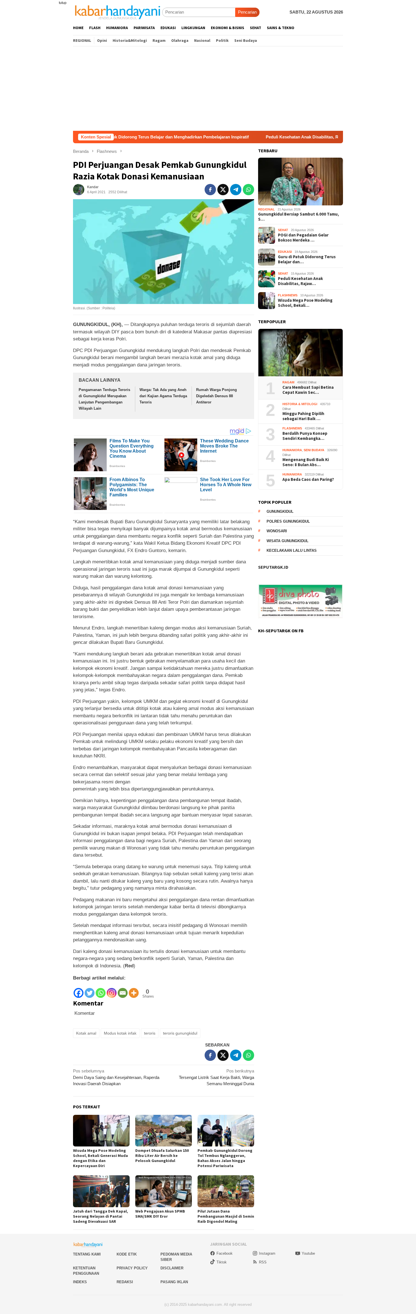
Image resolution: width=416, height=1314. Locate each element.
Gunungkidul (280, 512)
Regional (266, 209)
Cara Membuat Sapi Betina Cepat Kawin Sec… (308, 390)
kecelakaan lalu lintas (292, 551)
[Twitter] (90, 990)
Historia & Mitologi (299, 404)
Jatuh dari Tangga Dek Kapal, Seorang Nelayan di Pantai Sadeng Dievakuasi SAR (100, 1216)
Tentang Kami (87, 1254)
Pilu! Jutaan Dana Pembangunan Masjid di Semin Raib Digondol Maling (226, 1216)
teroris (149, 1033)
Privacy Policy (132, 1268)
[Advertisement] (208, 88)
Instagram (267, 1253)
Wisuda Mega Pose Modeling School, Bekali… (305, 303)
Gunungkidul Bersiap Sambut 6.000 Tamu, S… (298, 217)
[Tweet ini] (223, 189)
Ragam (288, 382)
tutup (63, 3)
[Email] (123, 990)
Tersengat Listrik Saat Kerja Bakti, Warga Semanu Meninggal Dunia (216, 1077)
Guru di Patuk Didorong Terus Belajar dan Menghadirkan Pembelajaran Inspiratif (121, 136)
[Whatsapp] (101, 990)
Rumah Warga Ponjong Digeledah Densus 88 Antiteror (216, 396)
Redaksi (125, 1282)
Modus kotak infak (120, 1033)
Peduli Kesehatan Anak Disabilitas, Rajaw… (300, 281)
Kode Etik (127, 1254)
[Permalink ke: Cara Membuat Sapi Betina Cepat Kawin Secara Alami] (300, 353)
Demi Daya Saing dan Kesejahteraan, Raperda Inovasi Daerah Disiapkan (116, 1077)
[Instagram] (112, 990)
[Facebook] (78, 990)
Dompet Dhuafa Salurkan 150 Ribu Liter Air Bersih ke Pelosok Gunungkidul (162, 1155)
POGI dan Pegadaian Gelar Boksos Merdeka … (303, 238)
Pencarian (247, 12)
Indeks (80, 1282)
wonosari (277, 531)
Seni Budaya (314, 450)
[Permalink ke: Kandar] (78, 189)
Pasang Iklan (174, 1282)
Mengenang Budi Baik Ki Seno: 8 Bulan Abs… (305, 462)
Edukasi (285, 252)
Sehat (283, 230)
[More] (134, 990)
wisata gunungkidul (287, 541)
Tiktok (221, 1262)
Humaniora (292, 450)
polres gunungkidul (288, 521)
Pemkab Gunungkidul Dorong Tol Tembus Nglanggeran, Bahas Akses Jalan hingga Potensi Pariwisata (225, 1158)
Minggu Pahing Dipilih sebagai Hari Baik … (303, 416)
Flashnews (287, 295)
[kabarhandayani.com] (117, 12)
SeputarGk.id (273, 567)
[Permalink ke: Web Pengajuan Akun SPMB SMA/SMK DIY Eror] (163, 1191)
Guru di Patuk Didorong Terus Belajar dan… (307, 259)
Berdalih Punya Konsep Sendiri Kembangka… (304, 436)
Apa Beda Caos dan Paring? (308, 479)
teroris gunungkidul (180, 1033)
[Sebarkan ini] (210, 189)
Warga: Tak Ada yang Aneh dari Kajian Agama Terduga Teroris (163, 396)
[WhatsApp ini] (248, 189)
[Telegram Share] (235, 189)
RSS (263, 1262)
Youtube (308, 1253)
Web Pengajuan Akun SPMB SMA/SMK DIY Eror (160, 1214)
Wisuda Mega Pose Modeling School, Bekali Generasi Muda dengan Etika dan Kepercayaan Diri (100, 1158)
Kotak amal (86, 1033)
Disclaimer (171, 1268)
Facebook (224, 1253)
